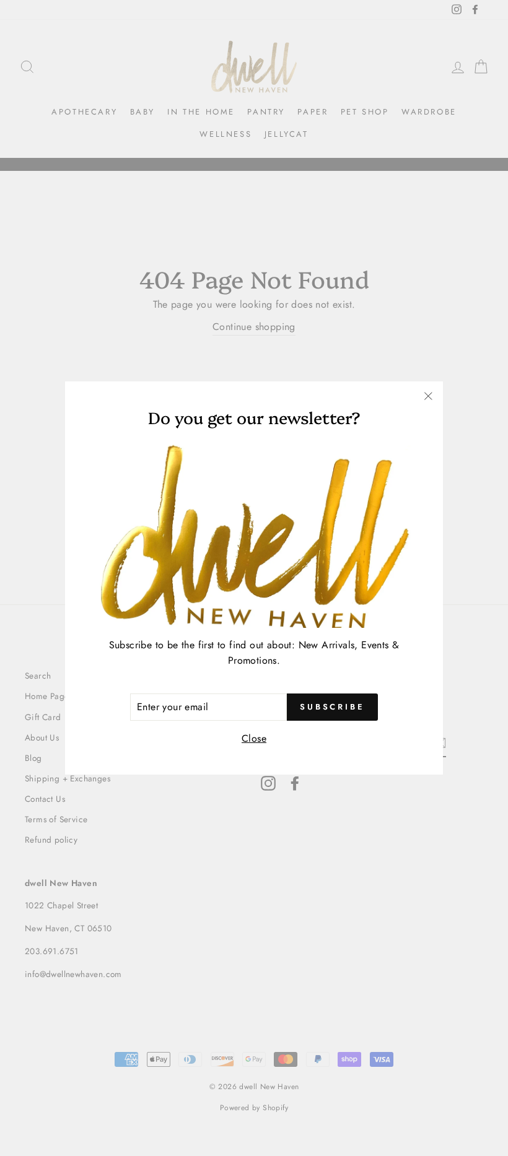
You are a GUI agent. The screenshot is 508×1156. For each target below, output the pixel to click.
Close (254, 738)
